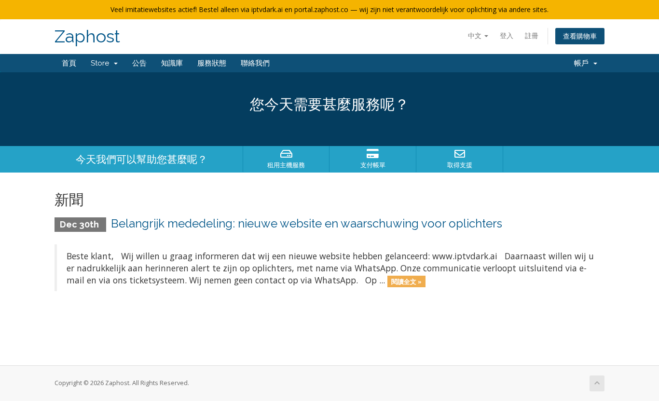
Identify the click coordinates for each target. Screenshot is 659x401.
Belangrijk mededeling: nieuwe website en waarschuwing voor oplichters (306, 223)
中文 (475, 35)
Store (102, 63)
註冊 (531, 35)
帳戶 (583, 63)
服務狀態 (211, 63)
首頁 (69, 63)
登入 (506, 35)
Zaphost (87, 36)
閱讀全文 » (406, 281)
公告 (139, 63)
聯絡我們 (255, 63)
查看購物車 (580, 35)
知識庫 (172, 63)
